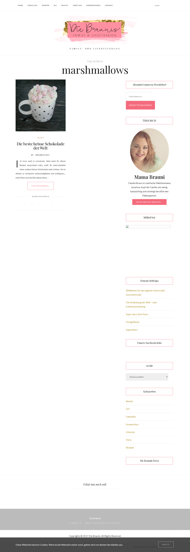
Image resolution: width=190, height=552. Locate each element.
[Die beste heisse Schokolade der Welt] (41, 105)
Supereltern (131, 329)
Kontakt (109, 5)
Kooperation (132, 424)
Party (129, 439)
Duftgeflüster (133, 322)
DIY (55, 5)
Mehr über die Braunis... (149, 202)
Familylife (32, 5)
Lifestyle (130, 432)
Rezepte (45, 5)
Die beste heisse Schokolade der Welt (40, 146)
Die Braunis (95, 518)
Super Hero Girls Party (137, 314)
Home (20, 5)
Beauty (64, 5)
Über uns (77, 5)
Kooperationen (93, 5)
